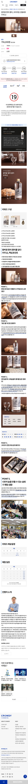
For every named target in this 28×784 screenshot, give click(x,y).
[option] (14, 35)
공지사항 (3, 726)
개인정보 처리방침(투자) (20, 739)
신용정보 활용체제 (19, 741)
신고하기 (6, 654)
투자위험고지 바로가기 (5, 755)
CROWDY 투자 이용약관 (20, 733)
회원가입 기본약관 (19, 726)
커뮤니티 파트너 (4, 728)
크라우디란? (4, 724)
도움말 (16, 724)
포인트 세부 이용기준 (19, 743)
